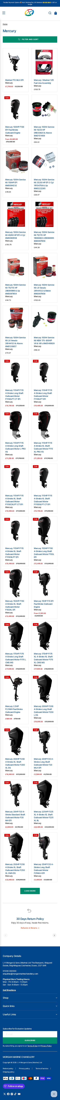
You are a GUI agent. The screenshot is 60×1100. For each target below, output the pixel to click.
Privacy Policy (46, 1046)
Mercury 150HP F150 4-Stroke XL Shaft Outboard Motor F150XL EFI (14, 605)
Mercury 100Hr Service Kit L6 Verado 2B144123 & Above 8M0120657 (15, 341)
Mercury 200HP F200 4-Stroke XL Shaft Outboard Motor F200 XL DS (15, 763)
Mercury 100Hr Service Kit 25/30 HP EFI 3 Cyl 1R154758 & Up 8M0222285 (44, 184)
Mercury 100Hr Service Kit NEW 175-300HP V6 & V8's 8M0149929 (44, 340)
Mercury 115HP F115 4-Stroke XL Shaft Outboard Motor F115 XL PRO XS (43, 447)
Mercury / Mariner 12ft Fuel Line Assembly (44, 81)
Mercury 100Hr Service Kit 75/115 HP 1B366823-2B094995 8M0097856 (44, 236)
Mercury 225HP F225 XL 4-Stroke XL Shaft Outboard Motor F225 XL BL (43, 816)
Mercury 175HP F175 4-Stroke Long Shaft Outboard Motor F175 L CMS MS (15, 658)
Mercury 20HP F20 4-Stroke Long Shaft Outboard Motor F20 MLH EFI (43, 763)
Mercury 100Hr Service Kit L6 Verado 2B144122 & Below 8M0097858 (44, 289)
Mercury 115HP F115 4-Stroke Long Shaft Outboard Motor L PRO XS (15, 447)
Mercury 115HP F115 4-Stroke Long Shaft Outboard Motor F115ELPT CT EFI (14, 394)
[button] (50, 13)
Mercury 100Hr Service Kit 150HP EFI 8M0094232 (15, 182)
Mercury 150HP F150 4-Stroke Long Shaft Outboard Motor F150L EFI (44, 552)
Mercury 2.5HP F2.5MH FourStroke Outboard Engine (13, 709)
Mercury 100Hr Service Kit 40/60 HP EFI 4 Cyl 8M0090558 (15, 235)
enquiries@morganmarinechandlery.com (20, 974)
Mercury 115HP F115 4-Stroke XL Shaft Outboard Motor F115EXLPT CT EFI (43, 500)
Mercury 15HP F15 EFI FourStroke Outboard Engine (43, 604)
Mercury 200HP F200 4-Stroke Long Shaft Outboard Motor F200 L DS (43, 710)
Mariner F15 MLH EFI (14, 80)
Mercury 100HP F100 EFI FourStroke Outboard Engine (14, 130)
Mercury (9, 83)
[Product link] (15, 70)
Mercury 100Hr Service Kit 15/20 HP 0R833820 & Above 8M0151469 (44, 131)
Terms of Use (32, 1046)
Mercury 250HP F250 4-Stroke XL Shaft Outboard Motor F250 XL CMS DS (15, 868)
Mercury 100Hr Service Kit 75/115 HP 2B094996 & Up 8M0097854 (15, 289)
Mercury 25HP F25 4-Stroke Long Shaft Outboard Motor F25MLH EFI (43, 868)
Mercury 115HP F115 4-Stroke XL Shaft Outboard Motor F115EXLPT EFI (14, 552)
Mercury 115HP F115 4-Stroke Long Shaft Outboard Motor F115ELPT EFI (43, 394)
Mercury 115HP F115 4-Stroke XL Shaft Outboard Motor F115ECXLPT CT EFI (14, 500)
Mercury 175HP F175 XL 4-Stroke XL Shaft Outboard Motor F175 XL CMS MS (43, 658)
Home (5, 24)
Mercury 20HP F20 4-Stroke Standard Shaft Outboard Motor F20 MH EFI (15, 816)
